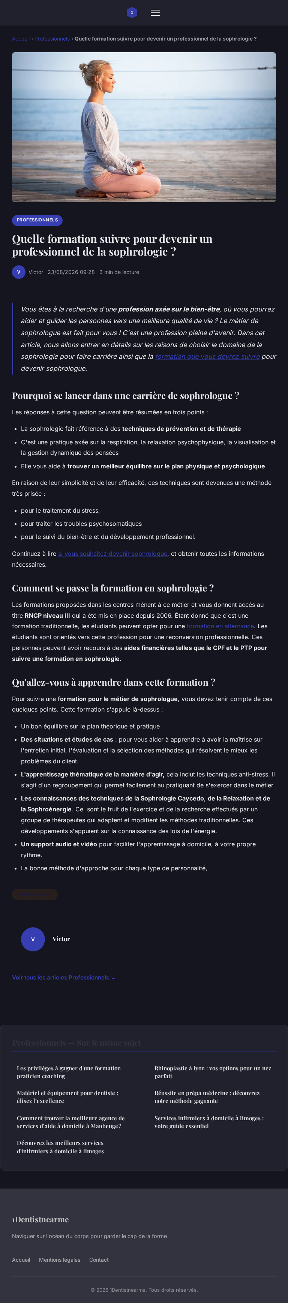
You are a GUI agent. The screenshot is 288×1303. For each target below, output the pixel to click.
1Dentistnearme (40, 1219)
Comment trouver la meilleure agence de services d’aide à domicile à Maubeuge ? (71, 1122)
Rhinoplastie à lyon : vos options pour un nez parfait (212, 1072)
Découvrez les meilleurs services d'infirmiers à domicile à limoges (60, 1146)
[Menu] (155, 13)
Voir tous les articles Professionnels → (64, 977)
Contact (99, 1259)
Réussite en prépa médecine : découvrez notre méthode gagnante (207, 1096)
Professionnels (52, 39)
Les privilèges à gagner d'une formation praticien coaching (69, 1072)
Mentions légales (59, 1259)
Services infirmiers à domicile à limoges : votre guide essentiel (209, 1122)
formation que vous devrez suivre (207, 356)
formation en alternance (220, 626)
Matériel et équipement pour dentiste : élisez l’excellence (67, 1096)
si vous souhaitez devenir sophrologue (112, 553)
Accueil (21, 39)
